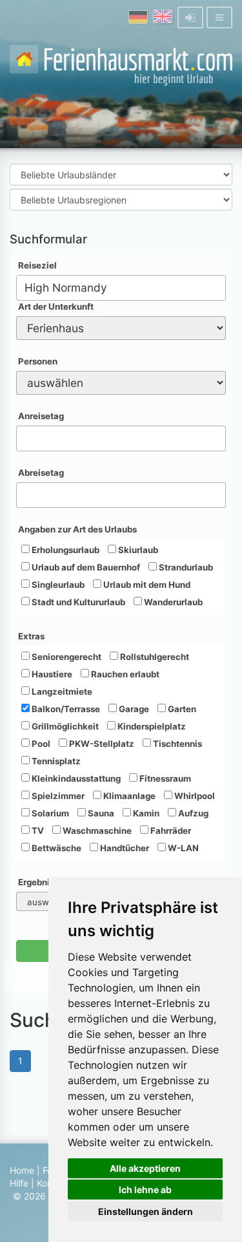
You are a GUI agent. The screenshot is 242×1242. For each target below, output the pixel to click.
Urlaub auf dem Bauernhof (85, 567)
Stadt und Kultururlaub (77, 602)
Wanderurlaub (172, 602)
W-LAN (182, 848)
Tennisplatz (55, 761)
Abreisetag (41, 472)
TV (37, 830)
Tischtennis (176, 744)
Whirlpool (193, 796)
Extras (31, 636)
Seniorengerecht (65, 657)
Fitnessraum (164, 778)
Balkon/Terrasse (65, 709)
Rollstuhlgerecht (153, 657)
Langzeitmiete (61, 691)
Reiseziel (37, 265)
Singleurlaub (57, 584)
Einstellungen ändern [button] (145, 1211)
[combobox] (121, 288)
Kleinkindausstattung (75, 778)
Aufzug (192, 813)
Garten (181, 709)
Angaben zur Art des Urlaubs (77, 529)
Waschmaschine (96, 830)
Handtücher (123, 848)
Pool (40, 744)
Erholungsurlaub (64, 550)
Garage (133, 709)
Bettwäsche (55, 848)
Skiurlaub (137, 550)
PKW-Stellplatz (100, 744)
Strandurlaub (185, 567)
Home (22, 1170)
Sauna (100, 813)
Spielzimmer (57, 796)
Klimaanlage (128, 796)
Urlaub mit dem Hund (145, 584)
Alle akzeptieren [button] (145, 1168)
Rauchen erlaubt (124, 674)
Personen (37, 361)
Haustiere (51, 674)
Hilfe (19, 1183)
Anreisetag (41, 416)
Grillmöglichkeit (64, 726)
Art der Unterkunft (56, 306)
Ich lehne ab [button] (145, 1189)
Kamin (145, 813)
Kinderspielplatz (151, 726)
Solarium (49, 813)
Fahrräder (169, 830)
